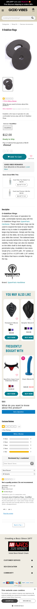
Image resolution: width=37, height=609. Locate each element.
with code (18, 2)
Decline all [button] (27, 601)
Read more (18, 597)
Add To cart (16, 156)
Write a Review (12, 101)
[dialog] (18, 598)
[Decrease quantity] (4, 151)
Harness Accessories (26, 24)
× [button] (35, 589)
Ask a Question (7, 109)
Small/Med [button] (7, 128)
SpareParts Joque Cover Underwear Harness (11, 380)
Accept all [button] (10, 601)
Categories (5, 24)
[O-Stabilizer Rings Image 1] (18, 54)
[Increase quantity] (11, 151)
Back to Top (17, 525)
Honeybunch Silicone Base (11, 323)
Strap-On (14, 24)
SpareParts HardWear (16, 282)
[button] (2, 10)
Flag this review (8, 513)
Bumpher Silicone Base (29, 323)
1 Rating (5, 101)
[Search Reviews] (32, 463)
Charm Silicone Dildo (28, 379)
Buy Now (11, 337)
